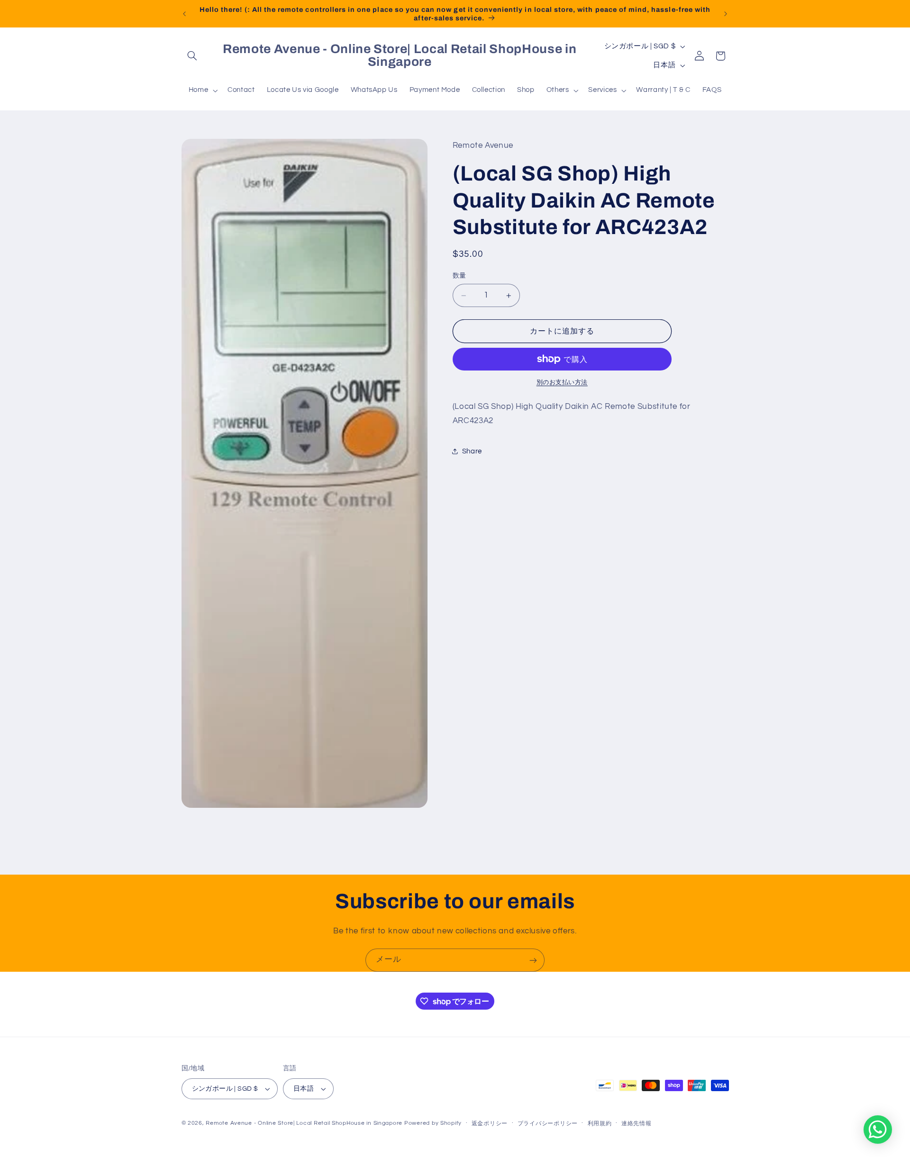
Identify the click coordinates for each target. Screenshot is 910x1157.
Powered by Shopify (433, 1123)
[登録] (533, 960)
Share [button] (472, 451)
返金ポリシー (490, 1123)
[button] (192, 56)
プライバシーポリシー (548, 1123)
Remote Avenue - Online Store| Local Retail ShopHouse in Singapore (304, 1123)
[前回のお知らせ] (184, 13)
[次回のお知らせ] (725, 13)
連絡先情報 (636, 1123)
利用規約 (600, 1123)
